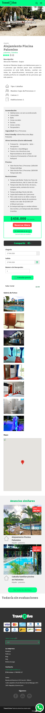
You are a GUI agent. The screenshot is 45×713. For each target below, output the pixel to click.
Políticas (8, 654)
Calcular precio (24, 277)
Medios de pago (10, 662)
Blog (6, 656)
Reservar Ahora (22, 225)
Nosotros (8, 651)
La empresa (10, 648)
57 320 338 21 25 (21, 231)
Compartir (20, 243)
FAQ (6, 659)
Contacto (9, 667)
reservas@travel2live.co (12, 669)
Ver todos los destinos (22, 590)
